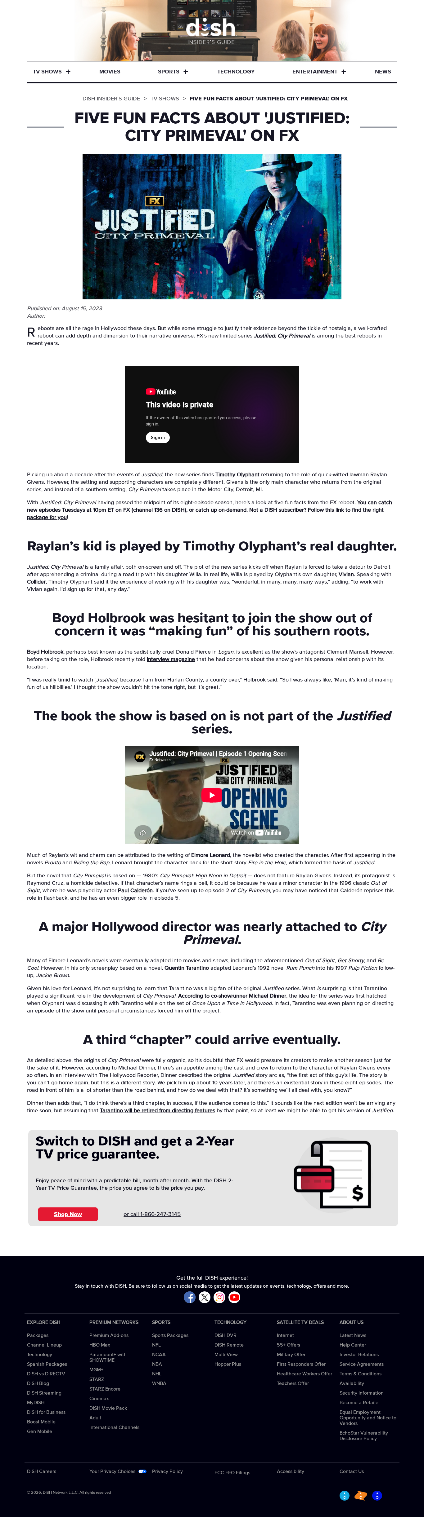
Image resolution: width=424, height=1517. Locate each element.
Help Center (353, 1345)
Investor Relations (359, 1354)
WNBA (159, 1383)
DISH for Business (46, 1412)
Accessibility (290, 1471)
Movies (109, 72)
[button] (68, 72)
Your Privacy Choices (112, 1471)
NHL (156, 1373)
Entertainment (314, 72)
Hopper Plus (227, 1364)
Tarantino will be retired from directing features (157, 1110)
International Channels (114, 1427)
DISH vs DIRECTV (46, 1373)
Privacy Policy (167, 1471)
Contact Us (352, 1471)
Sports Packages (170, 1335)
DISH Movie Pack (108, 1408)
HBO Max (99, 1345)
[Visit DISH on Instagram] (219, 1297)
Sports (168, 72)
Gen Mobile (39, 1431)
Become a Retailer (360, 1402)
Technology (236, 72)
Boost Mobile (41, 1421)
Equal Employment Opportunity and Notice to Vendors (368, 1418)
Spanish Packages (47, 1364)
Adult (95, 1417)
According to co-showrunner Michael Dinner (232, 996)
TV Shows (47, 72)
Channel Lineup (44, 1345)
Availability (352, 1383)
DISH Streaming (44, 1393)
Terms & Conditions (360, 1373)
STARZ (96, 1379)
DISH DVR (225, 1335)
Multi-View (226, 1354)
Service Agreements (362, 1364)
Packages (37, 1335)
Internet (285, 1335)
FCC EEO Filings (232, 1472)
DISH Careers (41, 1471)
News (383, 72)
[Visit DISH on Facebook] (190, 1297)
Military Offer (291, 1354)
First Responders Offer (301, 1364)
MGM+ (96, 1369)
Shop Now (68, 1214)
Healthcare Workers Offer (304, 1373)
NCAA (159, 1354)
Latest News (353, 1335)
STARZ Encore (104, 1389)
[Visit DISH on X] (204, 1297)
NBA (157, 1364)
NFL (156, 1345)
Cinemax (99, 1398)
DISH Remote (229, 1345)
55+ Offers (288, 1345)
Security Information (362, 1393)
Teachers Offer (293, 1383)
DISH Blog (38, 1383)
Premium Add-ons (109, 1335)
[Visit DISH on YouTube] (234, 1297)
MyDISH (35, 1402)
